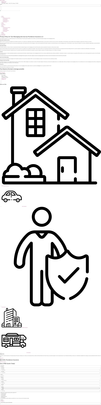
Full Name (2, 368)
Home (2, 16)
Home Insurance (3, 393)
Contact (3, 23)
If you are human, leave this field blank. (6, 402)
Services (3, 17)
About (2, 22)
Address (2, 379)
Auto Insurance (5, 28)
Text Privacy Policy (3, 361)
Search (1, 4)
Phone (2, 374)
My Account (3, 24)
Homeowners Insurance (6, 27)
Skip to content (2, 0)
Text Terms (1, 358)
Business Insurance (6, 30)
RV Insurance (5, 21)
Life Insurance (5, 29)
